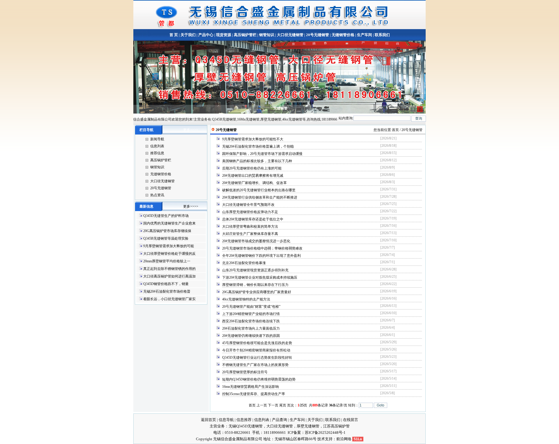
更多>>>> (190, 130)
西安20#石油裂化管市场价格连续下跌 (251, 321)
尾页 (282, 405)
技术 (321, 439)
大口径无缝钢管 (290, 35)
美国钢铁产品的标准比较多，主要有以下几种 (257, 161)
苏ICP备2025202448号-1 (325, 432)
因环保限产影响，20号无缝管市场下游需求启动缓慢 (262, 154)
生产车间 (364, 35)
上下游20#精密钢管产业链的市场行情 (251, 314)
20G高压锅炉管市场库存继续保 (167, 231)
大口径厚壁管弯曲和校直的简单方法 (250, 226)
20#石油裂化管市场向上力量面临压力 (251, 328)
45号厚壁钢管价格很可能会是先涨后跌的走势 (257, 343)
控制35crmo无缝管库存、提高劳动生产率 (253, 394)
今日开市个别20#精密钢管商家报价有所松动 (256, 350)
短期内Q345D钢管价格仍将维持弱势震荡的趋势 (259, 379)
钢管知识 (266, 35)
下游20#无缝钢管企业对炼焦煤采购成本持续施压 (259, 277)
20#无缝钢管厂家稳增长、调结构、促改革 (254, 183)
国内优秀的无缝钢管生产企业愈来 (169, 223)
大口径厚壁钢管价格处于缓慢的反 (169, 254)
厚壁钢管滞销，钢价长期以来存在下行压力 (255, 285)
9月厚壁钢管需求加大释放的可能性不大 (252, 139)
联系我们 (382, 35)
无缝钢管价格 (343, 35)
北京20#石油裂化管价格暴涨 (244, 263)
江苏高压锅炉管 (336, 426)
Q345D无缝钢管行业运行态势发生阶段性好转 (257, 357)
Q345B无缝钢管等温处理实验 (165, 238)
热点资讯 (157, 195)
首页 (395, 130)
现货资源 (223, 35)
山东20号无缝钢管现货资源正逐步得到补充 (255, 270)
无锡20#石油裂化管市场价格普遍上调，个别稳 (258, 146)
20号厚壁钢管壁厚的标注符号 (245, 372)
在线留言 (350, 420)
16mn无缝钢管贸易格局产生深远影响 (250, 387)
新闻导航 (157, 139)
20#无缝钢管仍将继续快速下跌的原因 (251, 336)
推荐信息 (157, 153)
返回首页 (208, 420)
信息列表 (157, 146)
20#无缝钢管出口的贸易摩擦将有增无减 (252, 176)
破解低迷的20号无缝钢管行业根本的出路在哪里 (259, 190)
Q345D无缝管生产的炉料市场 (166, 216)
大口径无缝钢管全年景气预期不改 (248, 205)
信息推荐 (244, 420)
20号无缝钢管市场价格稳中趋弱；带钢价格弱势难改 (262, 248)
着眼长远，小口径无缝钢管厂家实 (169, 299)
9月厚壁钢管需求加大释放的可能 (168, 246)
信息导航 (226, 420)
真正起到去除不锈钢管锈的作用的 (169, 269)
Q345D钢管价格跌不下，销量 (166, 284)
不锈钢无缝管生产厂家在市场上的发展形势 (255, 365)
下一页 (273, 405)
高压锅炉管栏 (245, 35)
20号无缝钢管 (317, 35)
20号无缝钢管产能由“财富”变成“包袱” (251, 307)
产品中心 (205, 35)
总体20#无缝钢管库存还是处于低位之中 (252, 219)
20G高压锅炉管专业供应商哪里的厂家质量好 (256, 292)
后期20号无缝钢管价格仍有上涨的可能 (252, 168)
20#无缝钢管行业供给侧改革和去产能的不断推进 (259, 197)
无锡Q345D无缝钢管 (246, 426)
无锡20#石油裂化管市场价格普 (166, 291)
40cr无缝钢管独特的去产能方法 (246, 299)
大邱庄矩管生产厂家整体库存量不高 (250, 234)
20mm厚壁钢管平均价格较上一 (166, 261)
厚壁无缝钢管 (308, 426)
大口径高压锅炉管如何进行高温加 (169, 276)
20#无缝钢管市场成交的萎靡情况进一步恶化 (256, 241)
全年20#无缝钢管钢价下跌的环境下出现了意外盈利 (261, 256)
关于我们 (188, 35)
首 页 (173, 35)
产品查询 (279, 420)
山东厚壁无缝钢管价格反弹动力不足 (250, 212)
